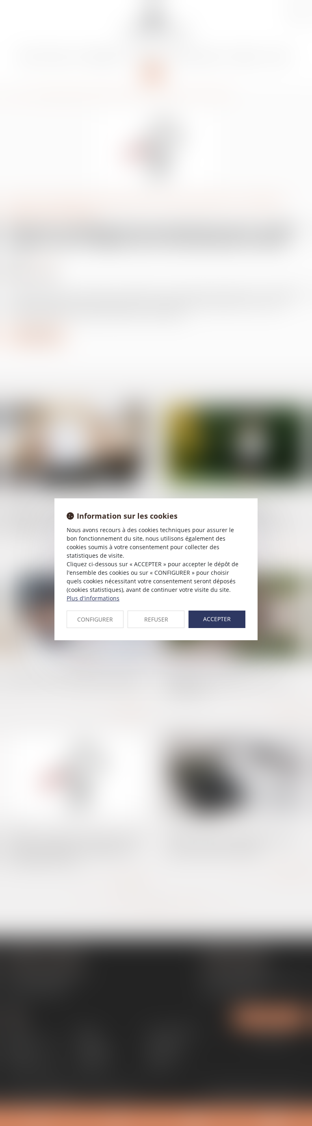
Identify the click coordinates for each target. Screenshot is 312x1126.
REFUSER (156, 619)
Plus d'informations (93, 598)
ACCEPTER (217, 619)
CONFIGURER (95, 619)
